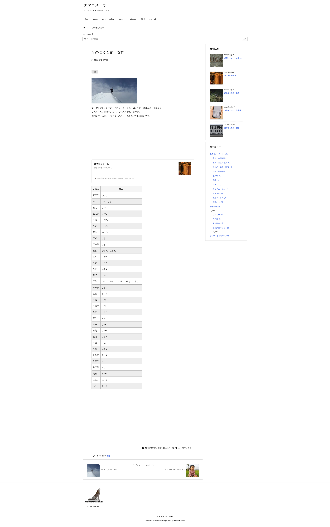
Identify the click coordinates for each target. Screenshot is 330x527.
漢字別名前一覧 (230, 75)
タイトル (218, 193)
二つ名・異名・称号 (222, 167)
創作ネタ (218, 202)
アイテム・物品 (220, 189)
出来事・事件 (219, 198)
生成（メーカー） (219, 154)
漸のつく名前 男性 (231, 93)
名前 (189, 448)
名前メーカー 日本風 (232, 110)
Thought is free (179, 521)
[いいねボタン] (95, 71)
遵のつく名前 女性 (231, 128)
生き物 (217, 176)
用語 (216, 180)
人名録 (217, 219)
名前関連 (218, 223)
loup (108, 456)
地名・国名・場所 (221, 162)
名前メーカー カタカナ (233, 58)
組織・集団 (219, 171)
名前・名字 (219, 158)
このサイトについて (219, 236)
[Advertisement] (143, 139)
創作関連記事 (99, 28)
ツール (217, 184)
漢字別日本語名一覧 (166, 448)
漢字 (184, 448)
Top (87, 28)
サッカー (218, 214)
